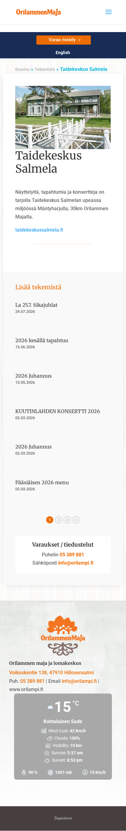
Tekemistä (45, 69)
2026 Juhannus (33, 376)
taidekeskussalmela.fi (39, 230)
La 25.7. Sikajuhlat (36, 305)
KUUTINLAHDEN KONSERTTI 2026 (57, 411)
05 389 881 (72, 555)
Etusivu (22, 69)
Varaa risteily (62, 39)
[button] (108, 15)
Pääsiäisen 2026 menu (42, 482)
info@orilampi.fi (75, 563)
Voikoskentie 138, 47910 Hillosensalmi (51, 672)
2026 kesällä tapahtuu (41, 340)
